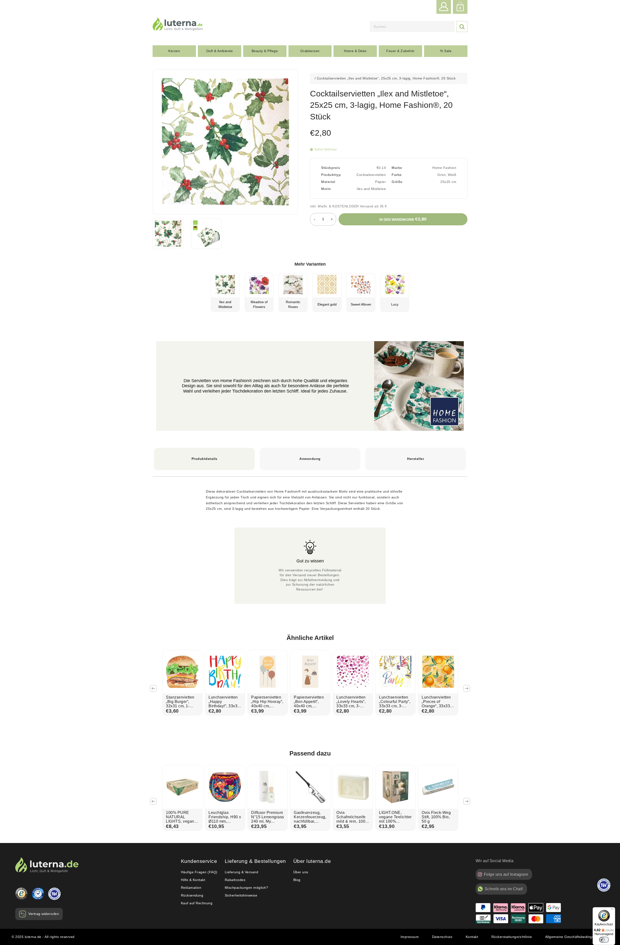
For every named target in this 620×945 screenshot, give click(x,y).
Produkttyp (331, 175)
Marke (397, 168)
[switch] (604, 940)
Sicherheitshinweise (241, 895)
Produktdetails (204, 459)
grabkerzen (310, 51)
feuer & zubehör (400, 51)
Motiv (326, 189)
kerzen (174, 51)
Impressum (410, 937)
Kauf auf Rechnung (197, 903)
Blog (297, 880)
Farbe (397, 175)
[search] (412, 26)
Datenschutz (442, 937)
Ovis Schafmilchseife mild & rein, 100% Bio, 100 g (352, 819)
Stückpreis (330, 168)
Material (328, 182)
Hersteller (415, 459)
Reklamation (191, 888)
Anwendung (310, 459)
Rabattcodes (235, 880)
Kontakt (472, 937)
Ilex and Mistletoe (371, 189)
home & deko (355, 51)
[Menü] (612, 910)
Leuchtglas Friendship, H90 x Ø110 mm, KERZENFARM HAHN (225, 821)
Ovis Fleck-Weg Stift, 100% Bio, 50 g (436, 817)
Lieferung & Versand (241, 872)
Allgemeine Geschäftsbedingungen (574, 937)
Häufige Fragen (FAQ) (199, 872)
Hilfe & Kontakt (193, 880)
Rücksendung (192, 895)
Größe (397, 182)
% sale (445, 51)
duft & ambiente (219, 51)
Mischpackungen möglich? (246, 888)
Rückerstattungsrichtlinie (511, 937)
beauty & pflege (265, 51)
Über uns (300, 872)
